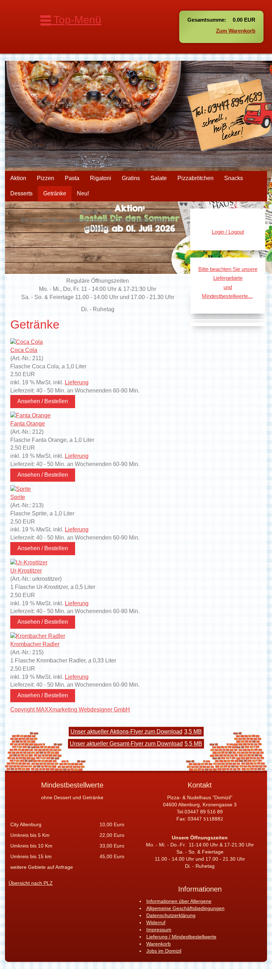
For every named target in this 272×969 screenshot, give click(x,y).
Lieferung (77, 382)
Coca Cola (23, 350)
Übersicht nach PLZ (30, 883)
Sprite (17, 497)
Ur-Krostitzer (26, 571)
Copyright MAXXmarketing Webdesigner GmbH (70, 710)
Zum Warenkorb (235, 31)
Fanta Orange (27, 424)
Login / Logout (228, 232)
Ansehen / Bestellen (42, 401)
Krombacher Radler (35, 644)
